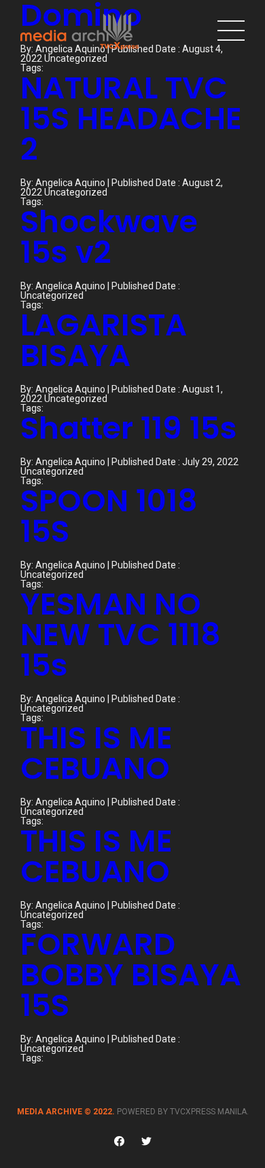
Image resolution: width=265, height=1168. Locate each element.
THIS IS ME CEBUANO (96, 753)
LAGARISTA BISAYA (103, 340)
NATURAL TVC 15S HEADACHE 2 (131, 118)
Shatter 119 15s (128, 428)
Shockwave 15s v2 (109, 237)
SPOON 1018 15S (109, 516)
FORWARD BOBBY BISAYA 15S (130, 975)
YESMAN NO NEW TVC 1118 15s (120, 635)
